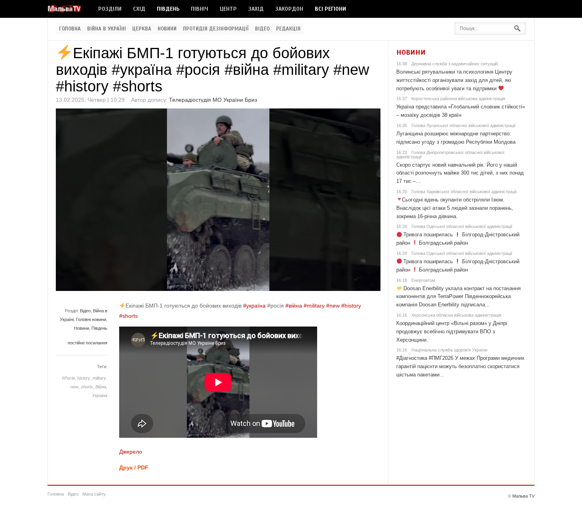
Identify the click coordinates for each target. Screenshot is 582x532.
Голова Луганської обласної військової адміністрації (463, 125)
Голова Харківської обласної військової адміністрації (464, 191)
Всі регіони (330, 9)
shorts (87, 386)
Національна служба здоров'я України (449, 350)
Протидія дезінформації (216, 29)
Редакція (288, 29)
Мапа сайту (94, 494)
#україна (254, 305)
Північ (199, 9)
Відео (262, 29)
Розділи (110, 9)
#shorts (128, 316)
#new (333, 305)
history (83, 378)
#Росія (68, 378)
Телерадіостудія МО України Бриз (213, 100)
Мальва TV (523, 496)
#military (314, 305)
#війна (293, 305)
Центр (228, 9)
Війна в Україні (106, 29)
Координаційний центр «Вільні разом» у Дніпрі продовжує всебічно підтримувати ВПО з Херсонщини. (451, 331)
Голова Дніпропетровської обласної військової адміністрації (450, 154)
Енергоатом (423, 280)
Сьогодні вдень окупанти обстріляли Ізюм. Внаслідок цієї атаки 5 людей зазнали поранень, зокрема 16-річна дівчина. (454, 208)
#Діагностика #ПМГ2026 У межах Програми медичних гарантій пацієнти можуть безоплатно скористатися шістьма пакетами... (460, 366)
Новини (167, 29)
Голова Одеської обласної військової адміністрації (461, 226)
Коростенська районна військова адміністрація (458, 98)
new (74, 386)
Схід (139, 9)
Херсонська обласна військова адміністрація (456, 315)
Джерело (130, 451)
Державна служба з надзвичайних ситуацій (454, 63)
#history (351, 305)
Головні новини (91, 319)
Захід (256, 9)
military (99, 378)
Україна (99, 395)
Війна (100, 386)
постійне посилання (87, 342)
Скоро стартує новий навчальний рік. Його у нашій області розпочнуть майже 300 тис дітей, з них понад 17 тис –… (460, 173)
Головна (70, 29)
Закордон (289, 9)
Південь (168, 9)
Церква (141, 29)
